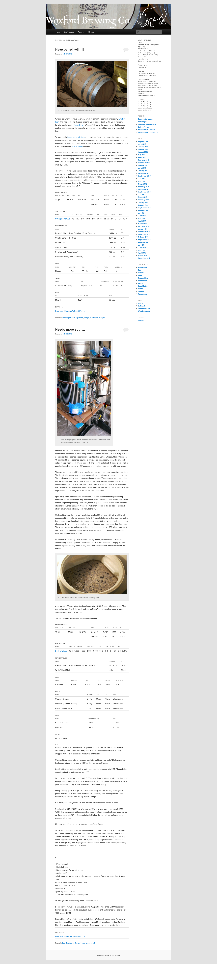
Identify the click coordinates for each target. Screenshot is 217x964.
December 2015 (144, 189)
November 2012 (144, 258)
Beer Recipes (69, 32)
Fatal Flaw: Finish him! (147, 129)
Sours (82, 943)
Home (58, 32)
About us (81, 32)
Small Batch (143, 286)
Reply (102, 318)
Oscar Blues (77, 146)
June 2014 (142, 215)
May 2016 (141, 181)
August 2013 (143, 242)
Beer (73, 318)
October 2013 (143, 237)
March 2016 (142, 184)
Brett (140, 275)
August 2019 (143, 141)
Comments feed (144, 308)
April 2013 (142, 253)
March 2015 (142, 197)
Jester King (78, 125)
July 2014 (141, 213)
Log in (140, 303)
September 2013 (144, 239)
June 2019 (142, 144)
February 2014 (143, 226)
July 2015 (141, 194)
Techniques (94, 318)
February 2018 (143, 160)
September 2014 (144, 208)
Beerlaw (141, 272)
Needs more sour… (70, 329)
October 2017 (143, 165)
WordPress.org (144, 311)
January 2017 (143, 170)
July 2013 (141, 245)
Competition (143, 278)
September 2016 (144, 176)
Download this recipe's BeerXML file (70, 311)
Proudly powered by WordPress (108, 955)
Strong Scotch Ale (62, 218)
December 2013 (144, 231)
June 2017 (142, 168)
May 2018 (141, 154)
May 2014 (141, 218)
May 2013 (141, 250)
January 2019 (143, 147)
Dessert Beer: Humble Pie (148, 132)
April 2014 (142, 221)
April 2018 (142, 157)
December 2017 (144, 162)
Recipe (86, 318)
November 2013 (144, 234)
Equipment (79, 318)
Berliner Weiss (61, 650)
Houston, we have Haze (147, 124)
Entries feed (142, 306)
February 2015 (143, 200)
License (91, 32)
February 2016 (143, 186)
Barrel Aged (66, 318)
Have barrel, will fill (69, 49)
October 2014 (143, 205)
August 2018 (143, 152)
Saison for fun (143, 127)
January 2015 (143, 202)
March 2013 (142, 255)
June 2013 (142, 247)
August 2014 (143, 210)
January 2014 (143, 229)
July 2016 (141, 178)
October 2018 (143, 149)
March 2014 (142, 223)
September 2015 (144, 192)
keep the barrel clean (76, 137)
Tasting (141, 291)
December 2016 (144, 173)
